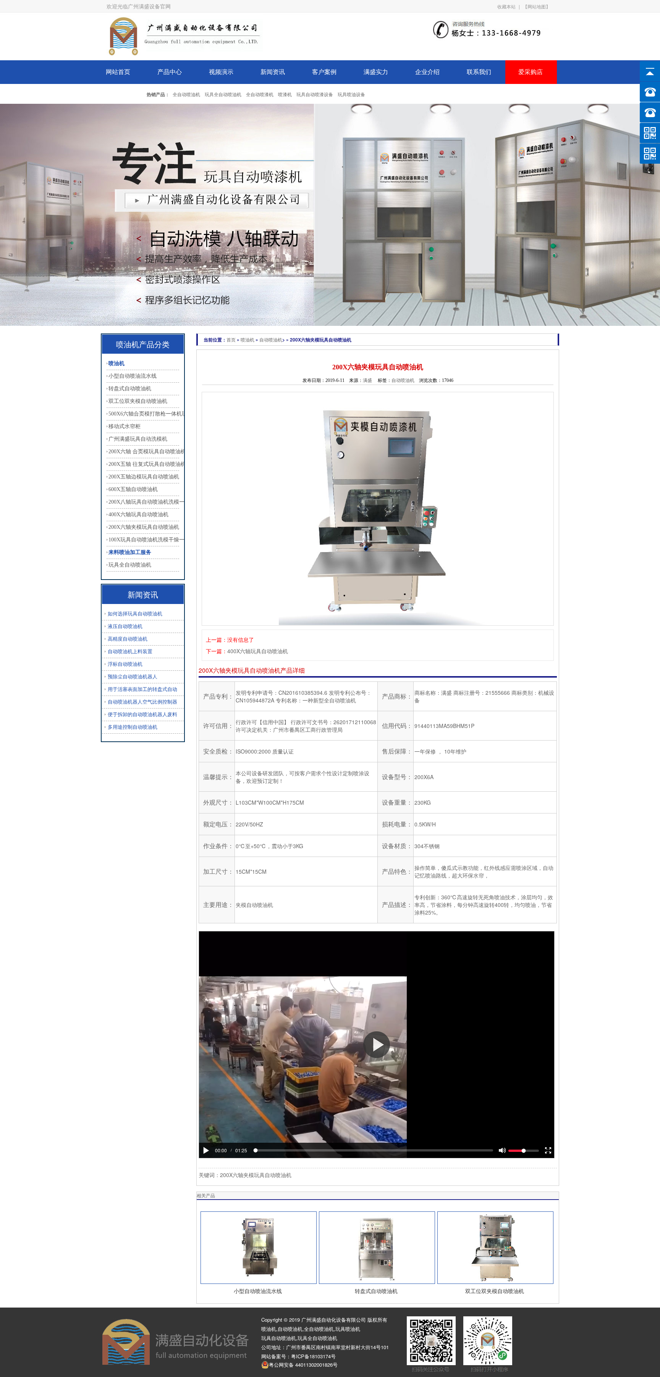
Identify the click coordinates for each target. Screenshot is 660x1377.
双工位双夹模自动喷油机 (137, 401)
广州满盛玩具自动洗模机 (137, 439)
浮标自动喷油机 (125, 664)
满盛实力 (376, 72)
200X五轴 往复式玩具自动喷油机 (143, 464)
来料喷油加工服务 (129, 552)
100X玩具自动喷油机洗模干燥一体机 (143, 540)
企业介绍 (427, 72)
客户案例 (324, 72)
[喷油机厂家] (185, 58)
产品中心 (169, 72)
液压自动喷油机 (125, 626)
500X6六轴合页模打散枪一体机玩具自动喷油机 (143, 414)
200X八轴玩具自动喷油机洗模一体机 (143, 502)
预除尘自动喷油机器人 (132, 677)
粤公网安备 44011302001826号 (303, 1364)
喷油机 (116, 363)
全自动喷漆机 (259, 94)
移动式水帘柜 (124, 426)
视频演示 (221, 72)
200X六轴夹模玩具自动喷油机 (143, 527)
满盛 (367, 380)
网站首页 (118, 72)
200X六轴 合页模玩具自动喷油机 (143, 451)
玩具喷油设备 (351, 94)
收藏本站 (506, 6)
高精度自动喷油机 (127, 639)
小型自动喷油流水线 (132, 376)
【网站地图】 (536, 6)
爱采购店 (530, 72)
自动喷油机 (270, 339)
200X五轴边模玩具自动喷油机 (143, 477)
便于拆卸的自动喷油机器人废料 (142, 714)
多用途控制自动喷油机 (132, 727)
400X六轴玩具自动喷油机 (138, 514)
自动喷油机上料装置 (130, 651)
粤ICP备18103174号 (313, 1356)
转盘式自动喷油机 (129, 388)
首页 (231, 339)
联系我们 (479, 72)
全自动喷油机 (186, 94)
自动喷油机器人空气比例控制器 (142, 702)
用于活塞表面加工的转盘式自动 (142, 689)
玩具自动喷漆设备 (314, 94)
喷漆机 (285, 94)
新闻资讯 (272, 72)
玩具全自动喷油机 (223, 94)
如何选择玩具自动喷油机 (135, 614)
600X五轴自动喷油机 (133, 489)
